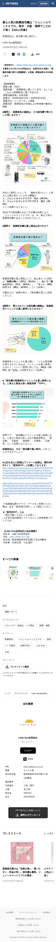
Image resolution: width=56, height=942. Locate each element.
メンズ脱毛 (10, 645)
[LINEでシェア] (24, 54)
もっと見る (48, 833)
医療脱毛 (9, 639)
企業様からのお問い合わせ (28, 925)
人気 (7, 652)
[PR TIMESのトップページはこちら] (12, 3)
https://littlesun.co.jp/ (20, 536)
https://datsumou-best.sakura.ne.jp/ (33, 65)
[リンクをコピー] (37, 54)
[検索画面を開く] (53, 3)
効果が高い (26, 645)
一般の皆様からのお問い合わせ (28, 931)
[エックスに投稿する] (13, 54)
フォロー (28, 750)
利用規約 (46, 912)
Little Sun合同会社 (39, 693)
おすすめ (40, 645)
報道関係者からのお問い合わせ (28, 918)
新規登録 (43, 3)
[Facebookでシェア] (18, 54)
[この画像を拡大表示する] (13, 573)
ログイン (34, 3)
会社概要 (9, 912)
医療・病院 (44, 625)
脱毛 (49, 639)
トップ (7, 693)
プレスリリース (21, 693)
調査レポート (11, 611)
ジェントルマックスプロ (30, 639)
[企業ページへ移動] (28, 722)
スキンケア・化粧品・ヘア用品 (19, 625)
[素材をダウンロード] (32, 54)
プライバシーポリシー (28, 912)
